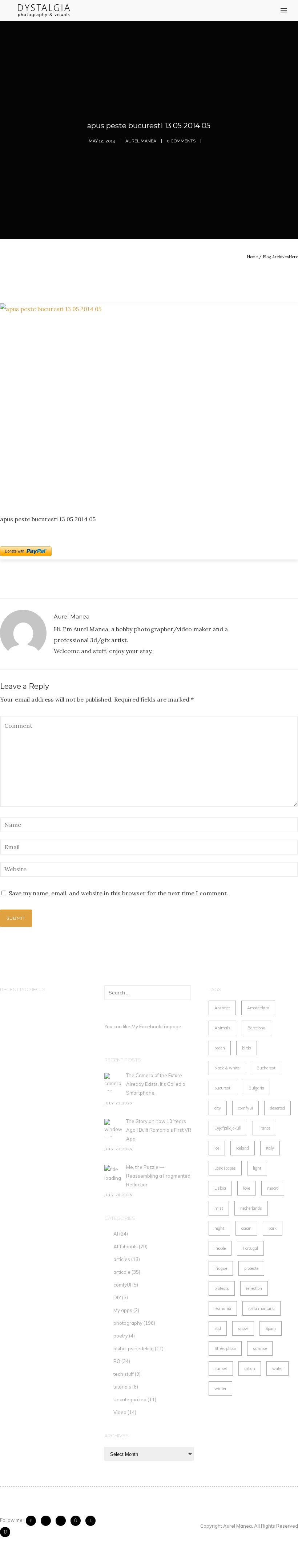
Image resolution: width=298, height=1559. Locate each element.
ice (216, 1148)
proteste (251, 1268)
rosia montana (261, 1308)
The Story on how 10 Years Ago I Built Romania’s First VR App (158, 1130)
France (264, 1128)
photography (127, 1323)
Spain (270, 1328)
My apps (122, 1310)
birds (246, 1048)
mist (218, 1208)
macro (272, 1188)
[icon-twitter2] (48, 1521)
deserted (277, 1108)
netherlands (251, 1208)
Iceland (242, 1148)
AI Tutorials (125, 1246)
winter (220, 1388)
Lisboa (220, 1188)
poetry (120, 1336)
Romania (222, 1308)
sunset (220, 1368)
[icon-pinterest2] (62, 1521)
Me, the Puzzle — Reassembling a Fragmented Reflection (158, 1175)
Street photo (225, 1348)
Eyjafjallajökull (227, 1128)
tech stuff (123, 1374)
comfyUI (122, 1285)
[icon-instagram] (77, 1521)
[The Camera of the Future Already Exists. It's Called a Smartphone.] (113, 1082)
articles (121, 1259)
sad (217, 1328)
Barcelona (256, 1027)
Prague (220, 1268)
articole (121, 1272)
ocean (246, 1228)
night (219, 1228)
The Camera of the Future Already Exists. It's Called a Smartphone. (155, 1084)
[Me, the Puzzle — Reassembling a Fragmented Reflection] (113, 1174)
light (257, 1168)
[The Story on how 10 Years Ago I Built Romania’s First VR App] (113, 1128)
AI (115, 1234)
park (273, 1228)
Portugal (250, 1248)
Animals (222, 1027)
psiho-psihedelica (133, 1348)
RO (116, 1361)
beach (219, 1048)
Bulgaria (256, 1088)
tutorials (122, 1387)
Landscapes (225, 1168)
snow (243, 1328)
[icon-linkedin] (92, 1521)
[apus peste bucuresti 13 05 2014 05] (149, 403)
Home (252, 256)
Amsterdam (258, 1007)
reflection (254, 1288)
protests (221, 1288)
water (277, 1368)
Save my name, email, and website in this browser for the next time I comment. (118, 893)
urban (249, 1368)
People (220, 1248)
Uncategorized (129, 1399)
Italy (270, 1148)
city (217, 1108)
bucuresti (222, 1088)
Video (119, 1412)
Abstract (222, 1007)
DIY (117, 1297)
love (246, 1188)
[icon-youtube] (5, 1532)
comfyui (245, 1108)
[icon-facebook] (33, 1521)
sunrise (260, 1348)
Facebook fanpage (160, 1026)
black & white (226, 1068)
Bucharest (266, 1068)
